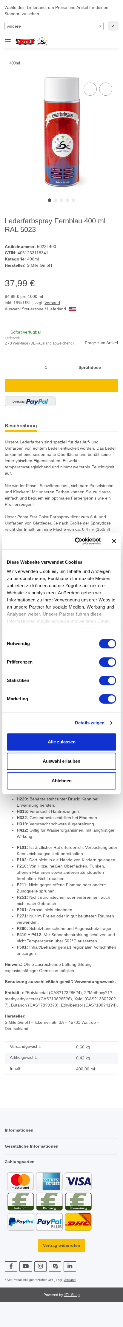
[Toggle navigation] (8, 38)
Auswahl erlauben (61, 761)
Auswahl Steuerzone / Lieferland (36, 309)
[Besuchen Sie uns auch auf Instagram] (40, 1266)
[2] (30, 401)
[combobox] (54, 26)
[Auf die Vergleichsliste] (90, 89)
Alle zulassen (62, 741)
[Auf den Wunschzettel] (105, 89)
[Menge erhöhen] (111, 367)
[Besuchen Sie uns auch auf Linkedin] (70, 1266)
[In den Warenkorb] (61, 385)
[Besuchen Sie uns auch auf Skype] (55, 1266)
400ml (33, 259)
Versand (52, 302)
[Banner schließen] (114, 541)
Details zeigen (89, 722)
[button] (93, 42)
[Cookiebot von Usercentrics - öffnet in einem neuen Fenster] (76, 541)
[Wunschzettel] (103, 42)
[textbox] (54, 26)
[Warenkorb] (112, 42)
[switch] (107, 662)
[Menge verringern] (11, 367)
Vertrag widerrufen (61, 1245)
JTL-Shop (72, 1295)
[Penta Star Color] (33, 41)
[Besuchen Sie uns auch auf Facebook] (11, 1266)
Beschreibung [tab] (21, 425)
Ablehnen (62, 780)
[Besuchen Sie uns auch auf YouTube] (25, 1266)
